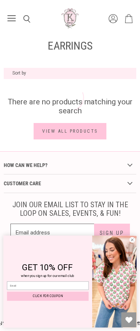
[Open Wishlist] (128, 319)
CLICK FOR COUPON (48, 296)
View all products (70, 131)
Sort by (19, 73)
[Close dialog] (132, 240)
